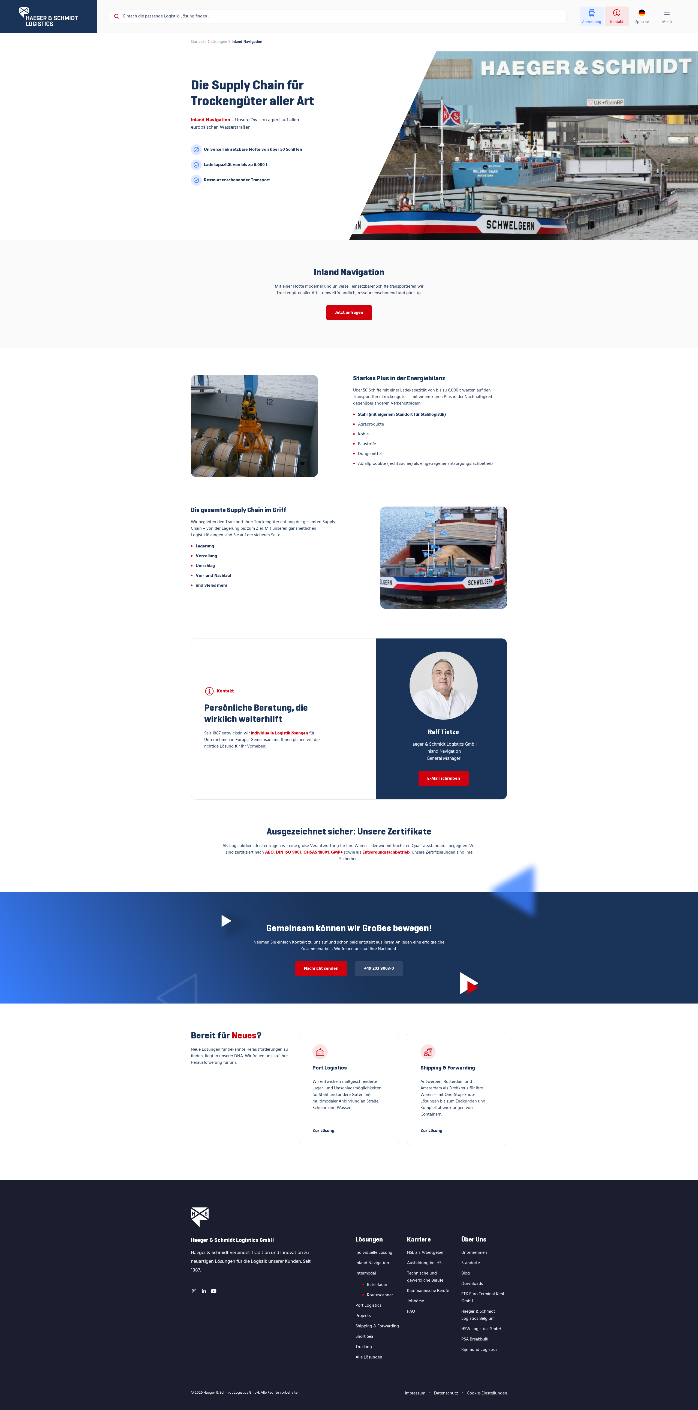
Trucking (364, 1347)
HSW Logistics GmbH (481, 1329)
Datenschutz (446, 1393)
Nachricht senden (321, 968)
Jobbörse (415, 1301)
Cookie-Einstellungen (487, 1393)
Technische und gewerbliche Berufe (425, 1277)
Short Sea (364, 1336)
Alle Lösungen (369, 1357)
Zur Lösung (323, 1130)
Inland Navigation (372, 1263)
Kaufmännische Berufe (428, 1290)
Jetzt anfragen (349, 312)
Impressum (415, 1393)
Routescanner (380, 1295)
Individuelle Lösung (374, 1252)
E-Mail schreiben (443, 778)
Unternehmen (474, 1252)
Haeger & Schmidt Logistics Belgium (478, 1315)
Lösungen (219, 42)
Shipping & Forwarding (377, 1326)
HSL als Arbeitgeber (425, 1252)
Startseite (198, 42)
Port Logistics (368, 1305)
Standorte (470, 1263)
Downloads (472, 1283)
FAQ (411, 1311)
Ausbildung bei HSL (425, 1263)
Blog (465, 1273)
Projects (363, 1315)
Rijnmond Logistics (479, 1349)
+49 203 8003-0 (379, 968)
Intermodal (366, 1273)
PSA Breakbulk (474, 1339)
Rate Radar (377, 1284)
